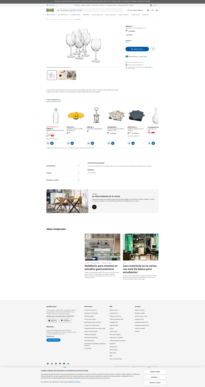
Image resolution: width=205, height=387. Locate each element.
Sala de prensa (113, 346)
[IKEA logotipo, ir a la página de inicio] (50, 10)
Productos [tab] (52, 14)
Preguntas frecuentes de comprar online (94, 328)
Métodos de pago (89, 316)
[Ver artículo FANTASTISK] (137, 115)
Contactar (131, 5)
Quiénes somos (114, 310)
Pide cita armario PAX (123, 5)
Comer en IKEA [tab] (135, 14)
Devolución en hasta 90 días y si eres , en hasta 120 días (140, 68)
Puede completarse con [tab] (53, 99)
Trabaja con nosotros (115, 316)
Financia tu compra (140, 328)
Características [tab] (50, 166)
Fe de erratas (87, 348)
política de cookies (74, 382)
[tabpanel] (123, 169)
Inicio (47, 19)
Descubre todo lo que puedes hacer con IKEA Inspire (60, 316)
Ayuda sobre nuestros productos (92, 322)
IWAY (111, 356)
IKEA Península (113, 349)
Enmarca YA (102, 5)
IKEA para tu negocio (85, 5)
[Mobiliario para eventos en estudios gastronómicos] (102, 247)
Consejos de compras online (91, 325)
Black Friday (113, 353)
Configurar (154, 377)
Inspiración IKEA (114, 325)
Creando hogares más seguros (118, 340)
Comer (70, 19)
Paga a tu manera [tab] (124, 14)
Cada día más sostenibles (116, 337)
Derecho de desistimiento (91, 331)
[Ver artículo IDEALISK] (96, 115)
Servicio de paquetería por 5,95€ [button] (135, 62)
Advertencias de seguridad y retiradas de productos (94, 344)
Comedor (87, 263)
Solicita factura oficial (90, 319)
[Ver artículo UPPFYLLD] (76, 115)
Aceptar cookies (155, 371)
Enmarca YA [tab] (145, 14)
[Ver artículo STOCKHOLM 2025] (157, 115)
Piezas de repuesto (89, 340)
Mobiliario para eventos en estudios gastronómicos (101, 267)
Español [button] (154, 5)
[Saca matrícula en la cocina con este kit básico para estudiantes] (141, 247)
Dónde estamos (114, 313)
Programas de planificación (142, 325)
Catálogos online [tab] (75, 14)
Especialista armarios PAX (141, 322)
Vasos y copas (77, 19)
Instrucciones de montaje (91, 337)
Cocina (124, 263)
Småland (137, 331)
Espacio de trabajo (95, 263)
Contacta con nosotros (90, 310)
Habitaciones (54, 19)
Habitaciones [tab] (64, 14)
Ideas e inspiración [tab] (97, 14)
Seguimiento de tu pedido (91, 313)
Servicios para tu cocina (141, 316)
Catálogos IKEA (114, 322)
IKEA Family (77, 5)
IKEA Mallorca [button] (52, 5)
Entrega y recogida (140, 313)
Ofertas (112, 328)
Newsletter (112, 343)
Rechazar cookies (155, 382)
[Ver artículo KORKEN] (55, 115)
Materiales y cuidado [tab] (52, 180)
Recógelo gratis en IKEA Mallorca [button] (135, 65)
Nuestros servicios (140, 310)
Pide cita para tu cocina (111, 5)
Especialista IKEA (139, 319)
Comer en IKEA (95, 5)
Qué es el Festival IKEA (116, 359)
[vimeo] (60, 363)
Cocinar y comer (63, 19)
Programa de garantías (90, 334)
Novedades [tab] (86, 14)
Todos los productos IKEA (116, 319)
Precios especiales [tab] (110, 14)
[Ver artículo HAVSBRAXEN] (116, 115)
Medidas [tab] (48, 173)
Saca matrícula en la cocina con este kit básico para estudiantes (140, 269)
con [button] (138, 56)
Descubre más (50, 336)
